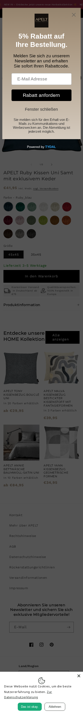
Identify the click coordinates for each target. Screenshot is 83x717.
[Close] (79, 676)
